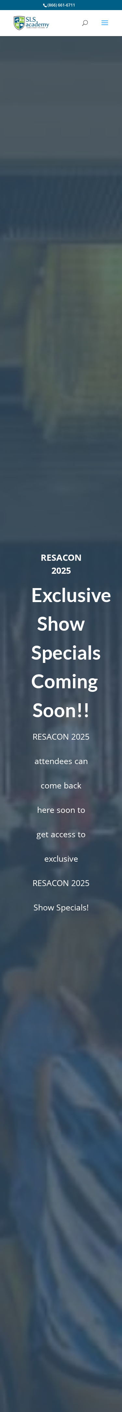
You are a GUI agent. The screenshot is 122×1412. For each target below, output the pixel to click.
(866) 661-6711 (61, 5)
